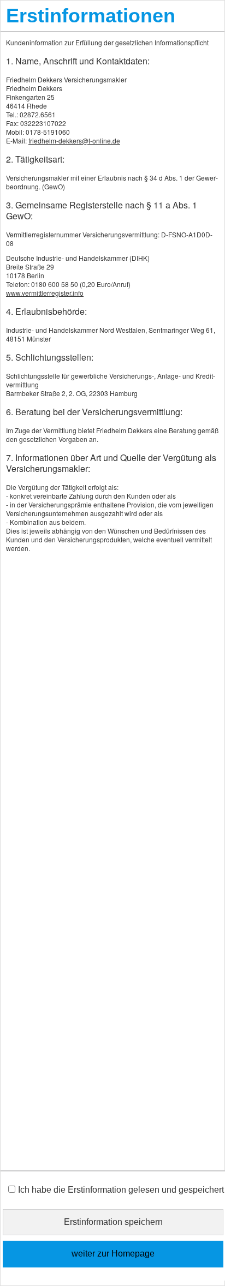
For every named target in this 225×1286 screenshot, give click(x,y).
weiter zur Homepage (113, 1253)
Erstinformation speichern (113, 1222)
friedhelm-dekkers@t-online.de (74, 140)
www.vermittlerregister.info (45, 292)
